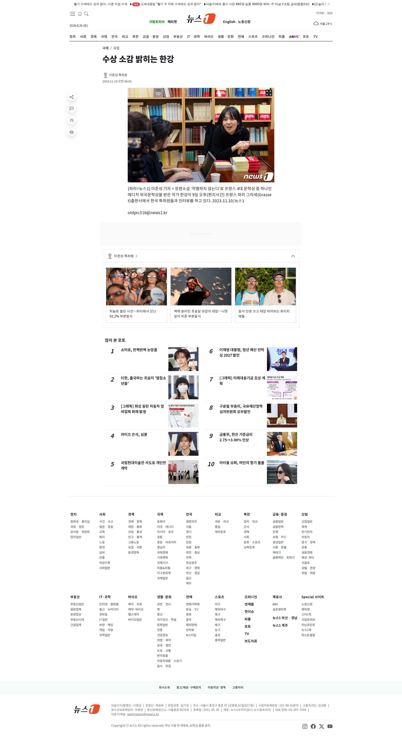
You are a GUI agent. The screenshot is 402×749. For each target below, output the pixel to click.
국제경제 (162, 552)
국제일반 (162, 578)
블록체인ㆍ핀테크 (284, 558)
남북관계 (249, 547)
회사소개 (164, 687)
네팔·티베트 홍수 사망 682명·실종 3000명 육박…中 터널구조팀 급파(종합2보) (242, 4)
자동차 (306, 537)
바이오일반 (135, 620)
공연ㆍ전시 (164, 604)
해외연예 (191, 625)
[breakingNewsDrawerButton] (80, 13)
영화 (188, 614)
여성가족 (104, 563)
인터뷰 (190, 630)
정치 (73, 514)
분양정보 (75, 614)
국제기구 (162, 563)
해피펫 (172, 22)
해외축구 (220, 620)
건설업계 (75, 625)
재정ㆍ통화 (135, 527)
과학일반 (104, 635)
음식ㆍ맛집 (164, 666)
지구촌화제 (164, 573)
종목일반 (220, 640)
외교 (218, 514)
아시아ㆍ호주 (165, 532)
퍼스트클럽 (308, 635)
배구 (217, 625)
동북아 (161, 522)
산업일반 (307, 522)
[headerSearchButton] (86, 13)
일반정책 (75, 609)
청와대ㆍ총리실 (80, 522)
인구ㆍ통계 (135, 537)
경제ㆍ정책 (135, 522)
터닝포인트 (308, 625)
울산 (188, 578)
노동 (102, 542)
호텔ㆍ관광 (308, 568)
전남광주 (191, 563)
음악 (188, 620)
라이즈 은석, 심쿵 (134, 434)
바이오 (133, 597)
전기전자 (307, 532)
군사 (246, 527)
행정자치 (191, 522)
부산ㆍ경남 (193, 573)
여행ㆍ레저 (164, 640)
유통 (304, 547)
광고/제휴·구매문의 (189, 687)
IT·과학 (105, 597)
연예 (189, 597)
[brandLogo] (201, 18)
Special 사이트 (313, 597)
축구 (217, 614)
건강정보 (162, 635)
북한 (247, 514)
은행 (275, 532)
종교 (159, 614)
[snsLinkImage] (304, 726)
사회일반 (104, 568)
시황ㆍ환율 (279, 547)
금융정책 (278, 527)
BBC (275, 604)
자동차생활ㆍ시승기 (169, 661)
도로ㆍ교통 (164, 651)
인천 (188, 537)
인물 (102, 558)
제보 (329, 13)
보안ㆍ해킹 (106, 625)
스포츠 (219, 597)
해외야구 (220, 609)
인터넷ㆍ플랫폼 (109, 604)
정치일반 (75, 537)
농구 (217, 630)
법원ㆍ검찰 (106, 527)
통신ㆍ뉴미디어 (109, 609)
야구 (217, 604)
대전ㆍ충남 (193, 552)
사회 (102, 514)
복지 (102, 537)
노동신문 (244, 22)
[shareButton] (71, 97)
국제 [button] (105, 48)
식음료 (306, 563)
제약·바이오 (135, 609)
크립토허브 (157, 22)
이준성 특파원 (118, 75)
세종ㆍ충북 (193, 547)
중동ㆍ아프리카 (166, 542)
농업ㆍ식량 (135, 547)
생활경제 (307, 552)
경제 (131, 514)
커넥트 (320, 13)
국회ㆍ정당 (77, 527)
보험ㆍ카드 (279, 537)
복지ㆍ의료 (135, 604)
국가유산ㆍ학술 (166, 620)
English (229, 22)
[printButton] (71, 132)
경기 (188, 532)
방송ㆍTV (192, 609)
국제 (160, 514)
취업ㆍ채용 (308, 573)
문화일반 (162, 625)
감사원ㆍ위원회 (80, 532)
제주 (188, 583)
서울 (188, 527)
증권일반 (278, 542)
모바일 (103, 614)
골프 (217, 635)
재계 (304, 527)
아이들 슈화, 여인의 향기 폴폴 (241, 462)
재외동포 (220, 532)
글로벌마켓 (279, 609)
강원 (188, 542)
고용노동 (133, 542)
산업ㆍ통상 (135, 532)
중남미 (161, 547)
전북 (188, 558)
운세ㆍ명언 (164, 645)
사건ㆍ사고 (106, 522)
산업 (305, 514)
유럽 (159, 537)
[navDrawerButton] (73, 13)
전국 (189, 514)
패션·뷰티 (308, 558)
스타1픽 (306, 614)
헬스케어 (133, 614)
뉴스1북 (306, 630)
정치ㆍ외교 (251, 522)
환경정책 (133, 552)
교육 (102, 532)
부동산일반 (77, 604)
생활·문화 (164, 597)
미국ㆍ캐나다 (165, 527)
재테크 (277, 552)
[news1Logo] (87, 708)
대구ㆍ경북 (193, 568)
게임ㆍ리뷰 (106, 630)
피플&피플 (163, 568)
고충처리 (237, 687)
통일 (217, 527)
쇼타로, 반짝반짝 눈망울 (139, 349)
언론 (159, 630)
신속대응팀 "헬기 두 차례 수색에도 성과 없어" (152, 4)
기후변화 (162, 558)
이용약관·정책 (217, 687)
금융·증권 (280, 514)
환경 (102, 547)
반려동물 (162, 656)
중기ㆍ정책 (308, 542)
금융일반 (278, 522)
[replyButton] (71, 108)
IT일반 (103, 620)
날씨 (102, 552)
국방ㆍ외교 (222, 522)
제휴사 (277, 597)
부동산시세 (77, 620)
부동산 (75, 597)
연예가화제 (193, 604)
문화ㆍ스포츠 (252, 542)
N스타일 (191, 635)
